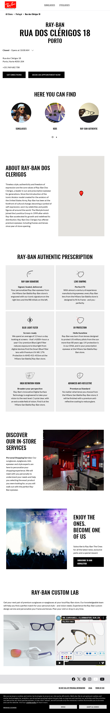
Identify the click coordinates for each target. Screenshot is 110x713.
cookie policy (31, 702)
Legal (90, 688)
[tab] (52, 137)
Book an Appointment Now (46, 75)
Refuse (63, 707)
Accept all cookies (93, 707)
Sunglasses (49, 5)
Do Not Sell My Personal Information (72, 688)
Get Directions (14, 75)
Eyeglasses (64, 5)
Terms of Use (99, 688)
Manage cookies (9, 707)
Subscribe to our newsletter (84, 562)
